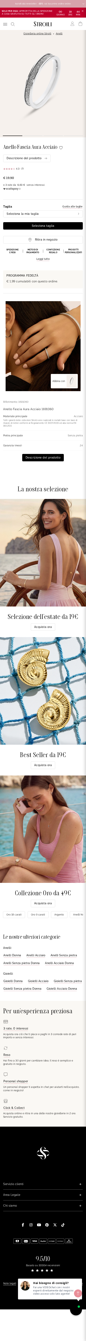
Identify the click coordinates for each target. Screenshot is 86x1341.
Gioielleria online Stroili (37, 33)
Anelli (59, 33)
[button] (43, 254)
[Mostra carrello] (80, 24)
